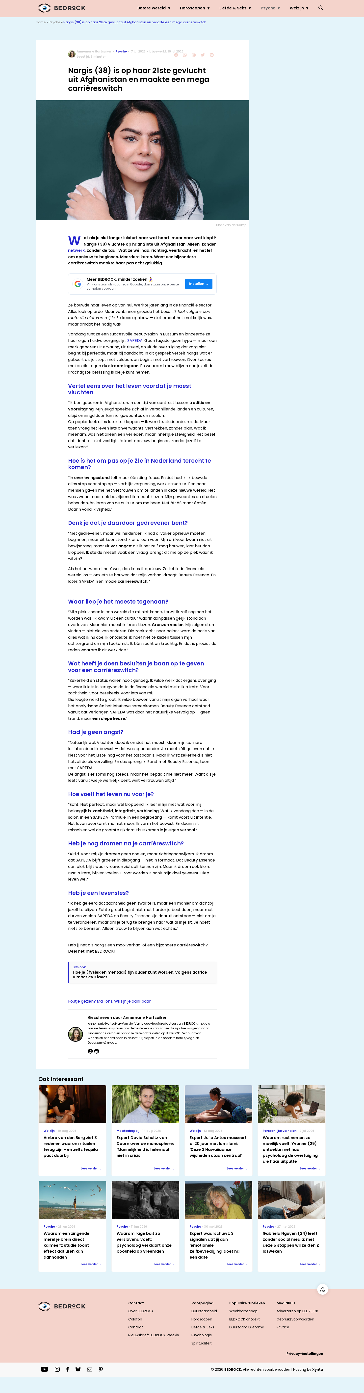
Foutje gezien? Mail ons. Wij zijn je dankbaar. (110, 1001)
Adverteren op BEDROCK (297, 1311)
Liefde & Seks (232, 8)
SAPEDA (135, 340)
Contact (135, 1327)
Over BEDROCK (141, 1311)
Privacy (283, 1327)
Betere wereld (151, 8)
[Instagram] (90, 1051)
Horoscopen (192, 8)
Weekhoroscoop (243, 1311)
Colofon (135, 1319)
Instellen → (199, 283)
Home (41, 22)
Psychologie (201, 1335)
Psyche (268, 8)
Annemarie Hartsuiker (94, 51)
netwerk (76, 250)
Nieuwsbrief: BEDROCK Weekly (153, 1335)
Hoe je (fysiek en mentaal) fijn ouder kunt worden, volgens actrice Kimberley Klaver (140, 974)
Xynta (317, 1369)
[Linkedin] (96, 1051)
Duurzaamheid (204, 1311)
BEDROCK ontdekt (244, 1319)
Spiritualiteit (201, 1343)
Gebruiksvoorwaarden (295, 1319)
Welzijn (297, 8)
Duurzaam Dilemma (246, 1327)
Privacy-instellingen (304, 1353)
